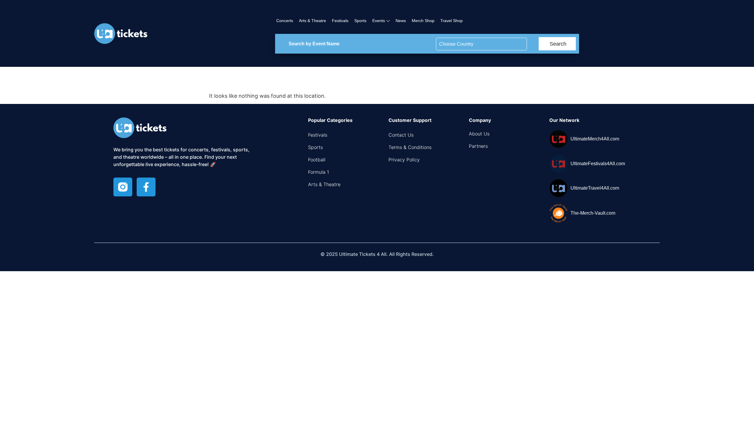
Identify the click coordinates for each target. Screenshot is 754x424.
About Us (479, 134)
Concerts (284, 20)
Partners (478, 146)
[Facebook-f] (146, 187)
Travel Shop (451, 20)
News (401, 20)
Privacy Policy (404, 160)
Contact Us (401, 135)
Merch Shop (423, 20)
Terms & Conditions (409, 147)
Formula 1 (318, 172)
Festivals (340, 20)
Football (316, 160)
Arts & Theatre (312, 20)
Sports (360, 20)
